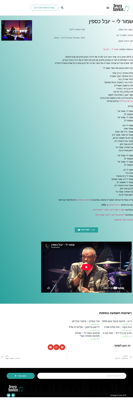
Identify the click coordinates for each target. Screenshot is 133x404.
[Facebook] (13, 395)
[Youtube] (9, 395)
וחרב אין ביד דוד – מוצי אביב (117, 333)
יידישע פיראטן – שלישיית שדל (84, 327)
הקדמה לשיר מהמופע (123, 220)
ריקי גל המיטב (114, 205)
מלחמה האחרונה (83, 200)
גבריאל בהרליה (126, 101)
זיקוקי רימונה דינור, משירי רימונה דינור (109, 210)
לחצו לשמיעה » (127, 324)
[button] (108, 8)
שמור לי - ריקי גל (110, 49)
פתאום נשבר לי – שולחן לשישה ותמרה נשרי (87, 334)
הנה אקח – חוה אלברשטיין (118, 327)
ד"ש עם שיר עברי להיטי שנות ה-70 (110, 215)
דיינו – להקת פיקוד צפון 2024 (117, 321)
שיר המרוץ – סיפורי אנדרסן (86, 321)
